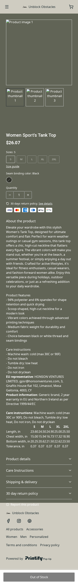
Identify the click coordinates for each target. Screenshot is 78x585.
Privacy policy (49, 545)
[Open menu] (7, 7)
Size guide (12, 166)
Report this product (25, 504)
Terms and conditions (21, 545)
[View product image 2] (35, 97)
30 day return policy (22, 493)
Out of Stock (39, 577)
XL (42, 159)
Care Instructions (20, 470)
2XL (54, 159)
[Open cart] (71, 7)
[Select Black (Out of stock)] (9, 180)
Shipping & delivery (21, 482)
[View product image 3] (54, 97)
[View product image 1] (15, 97)
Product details (18, 459)
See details (45, 203)
